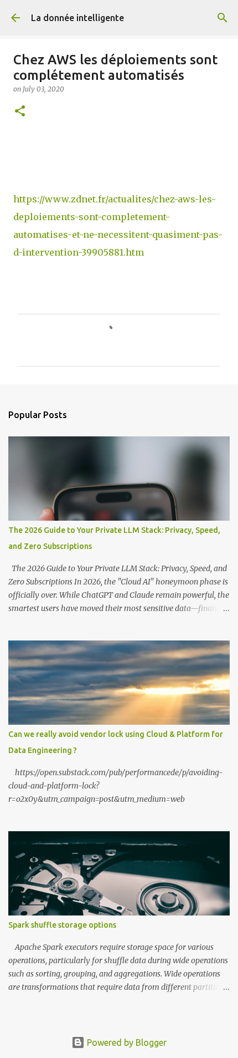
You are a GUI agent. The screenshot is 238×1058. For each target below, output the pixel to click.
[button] (20, 111)
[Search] (222, 17)
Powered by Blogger (126, 1042)
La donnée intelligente (77, 18)
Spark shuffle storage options (62, 924)
